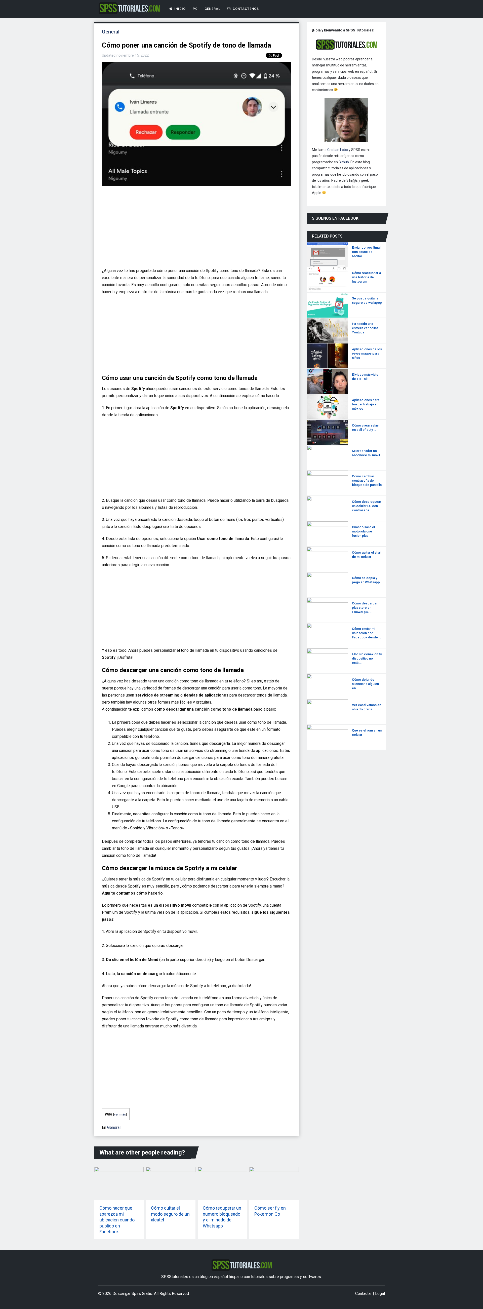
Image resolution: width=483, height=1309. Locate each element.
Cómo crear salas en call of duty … (365, 428)
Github (344, 162)
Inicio (180, 9)
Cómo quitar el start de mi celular (366, 555)
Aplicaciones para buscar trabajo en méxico (365, 404)
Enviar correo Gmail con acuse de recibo (366, 252)
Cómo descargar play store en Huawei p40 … (365, 607)
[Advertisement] (195, 229)
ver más (120, 1114)
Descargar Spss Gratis (132, 1293)
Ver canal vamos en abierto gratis (366, 707)
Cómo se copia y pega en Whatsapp (366, 580)
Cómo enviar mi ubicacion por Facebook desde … (366, 633)
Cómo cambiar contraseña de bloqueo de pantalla (367, 480)
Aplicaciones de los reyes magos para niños (367, 353)
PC (195, 9)
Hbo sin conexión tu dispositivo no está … (367, 658)
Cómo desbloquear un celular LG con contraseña (366, 506)
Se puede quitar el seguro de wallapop (367, 300)
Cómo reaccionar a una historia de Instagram (366, 277)
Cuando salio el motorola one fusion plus (363, 531)
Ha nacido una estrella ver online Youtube (365, 328)
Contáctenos (245, 9)
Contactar (363, 1293)
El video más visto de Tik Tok (365, 377)
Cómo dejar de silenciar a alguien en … (365, 684)
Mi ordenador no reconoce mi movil (366, 453)
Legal (380, 1293)
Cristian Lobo (337, 150)
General (212, 9)
